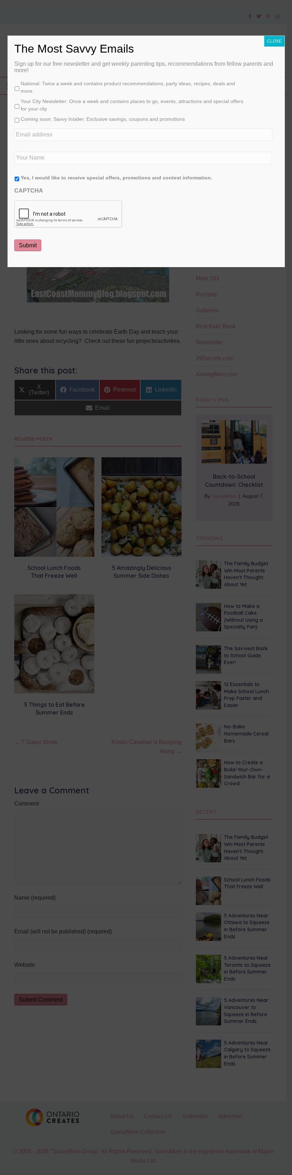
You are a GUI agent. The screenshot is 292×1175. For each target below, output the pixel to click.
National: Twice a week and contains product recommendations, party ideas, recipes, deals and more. (128, 87)
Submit (28, 245)
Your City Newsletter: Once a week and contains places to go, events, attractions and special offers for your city (132, 105)
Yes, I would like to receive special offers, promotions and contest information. (116, 177)
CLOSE (274, 41)
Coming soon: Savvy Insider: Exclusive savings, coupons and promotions (103, 119)
